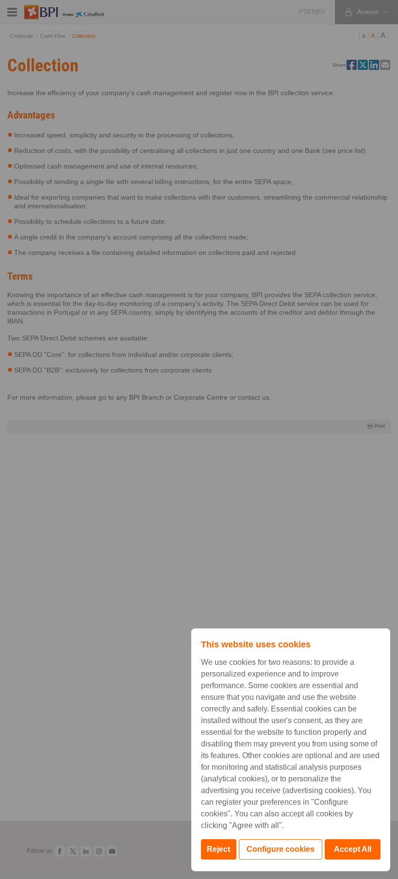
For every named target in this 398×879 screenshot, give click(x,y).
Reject (218, 849)
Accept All (352, 849)
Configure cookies (281, 849)
